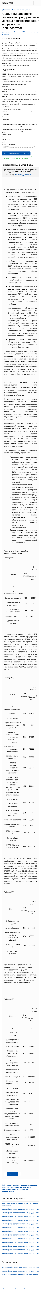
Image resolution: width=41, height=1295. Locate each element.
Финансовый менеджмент (21, 10)
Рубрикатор (6, 10)
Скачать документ (23, 175)
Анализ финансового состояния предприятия (20, 1209)
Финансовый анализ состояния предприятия (20, 1267)
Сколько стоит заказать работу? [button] (16, 158)
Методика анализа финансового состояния (20, 1275)
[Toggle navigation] (36, 3)
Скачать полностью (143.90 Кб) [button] (16, 153)
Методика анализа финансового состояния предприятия (20, 1204)
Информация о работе (20, 1188)
